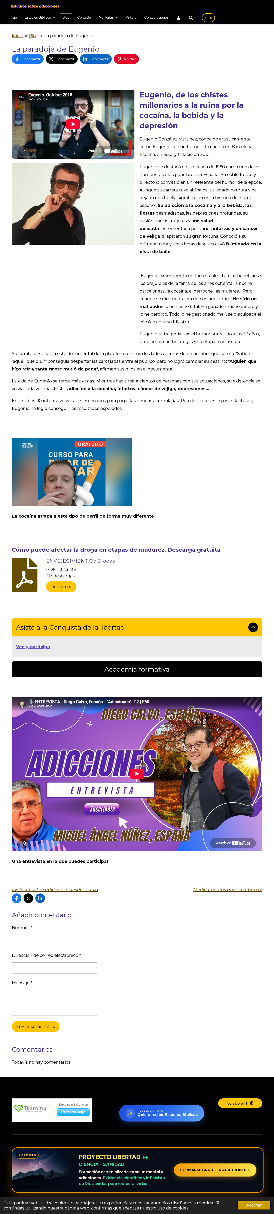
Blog (34, 35)
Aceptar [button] (254, 1205)
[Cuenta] (178, 17)
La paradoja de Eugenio (68, 35)
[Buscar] (191, 17)
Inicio (17, 35)
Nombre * (22, 927)
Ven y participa (33, 646)
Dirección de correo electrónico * (46, 955)
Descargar (61, 586)
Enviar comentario (35, 1026)
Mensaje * (22, 982)
